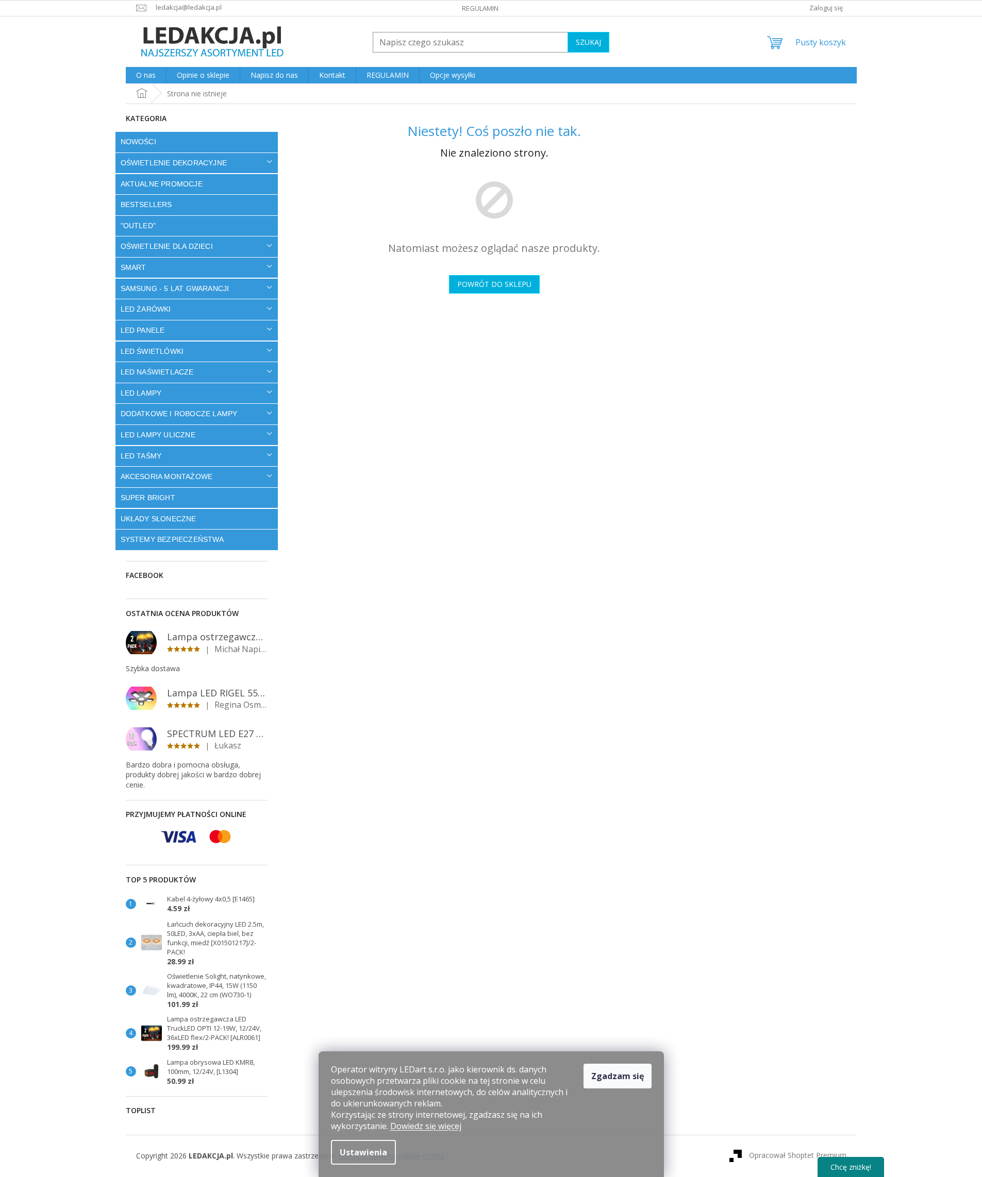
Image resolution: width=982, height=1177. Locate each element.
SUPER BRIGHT (148, 497)
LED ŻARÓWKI (146, 309)
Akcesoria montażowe (167, 476)
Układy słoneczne (158, 519)
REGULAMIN (480, 8)
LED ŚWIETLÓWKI (152, 351)
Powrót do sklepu (494, 284)
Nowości (138, 142)
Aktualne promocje (162, 184)
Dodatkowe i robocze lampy (179, 414)
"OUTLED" (138, 225)
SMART (133, 267)
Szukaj (588, 42)
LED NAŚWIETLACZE (157, 372)
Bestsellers (146, 204)
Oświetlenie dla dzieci (167, 246)
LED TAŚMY (141, 456)
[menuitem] (146, 75)
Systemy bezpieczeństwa (172, 539)
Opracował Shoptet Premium (797, 1155)
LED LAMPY (141, 393)
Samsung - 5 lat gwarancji (175, 288)
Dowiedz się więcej (425, 1126)
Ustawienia (363, 1152)
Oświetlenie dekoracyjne (174, 163)
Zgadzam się (617, 1076)
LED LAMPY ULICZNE (158, 435)
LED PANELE (143, 330)
